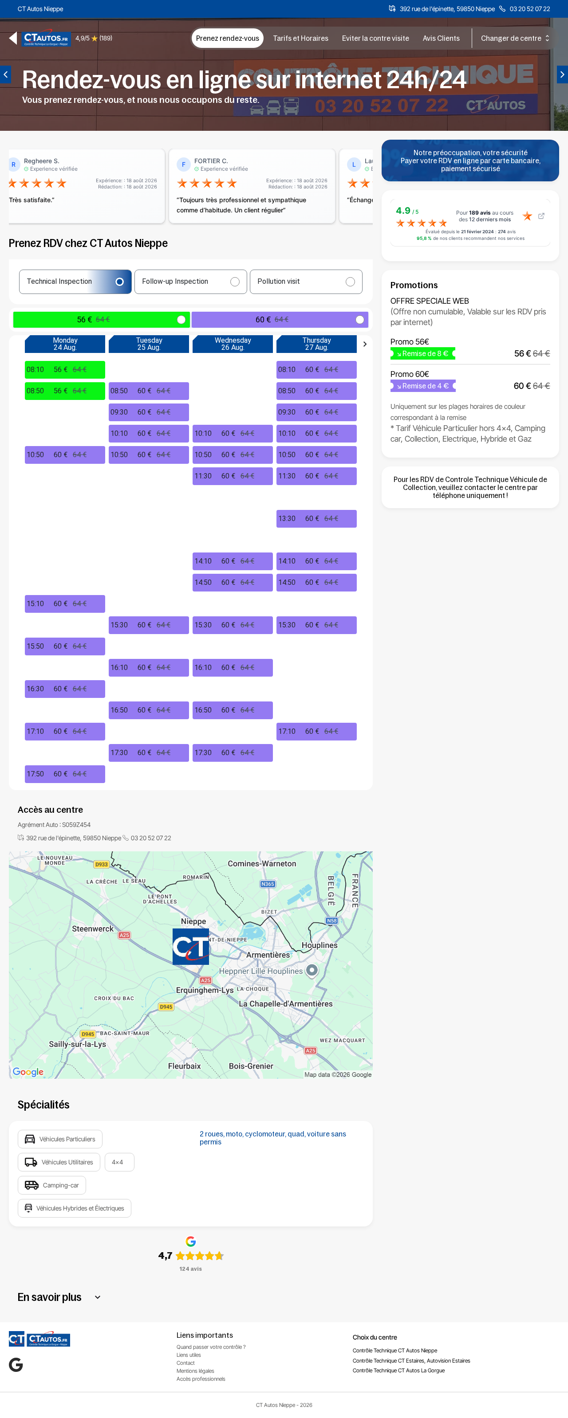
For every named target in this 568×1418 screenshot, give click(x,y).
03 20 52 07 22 (530, 8)
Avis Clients (441, 38)
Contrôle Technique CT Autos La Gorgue (399, 1370)
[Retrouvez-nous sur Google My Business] (16, 1365)
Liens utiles (189, 1354)
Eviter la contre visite (375, 38)
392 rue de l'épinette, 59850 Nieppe (447, 8)
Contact (186, 1362)
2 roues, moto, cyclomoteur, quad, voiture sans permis (273, 1138)
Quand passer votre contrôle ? (211, 1347)
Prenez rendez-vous (227, 38)
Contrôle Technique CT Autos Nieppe (395, 1350)
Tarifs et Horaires (300, 38)
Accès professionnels (201, 1378)
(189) (105, 38)
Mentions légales (195, 1370)
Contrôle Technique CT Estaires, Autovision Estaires (411, 1360)
